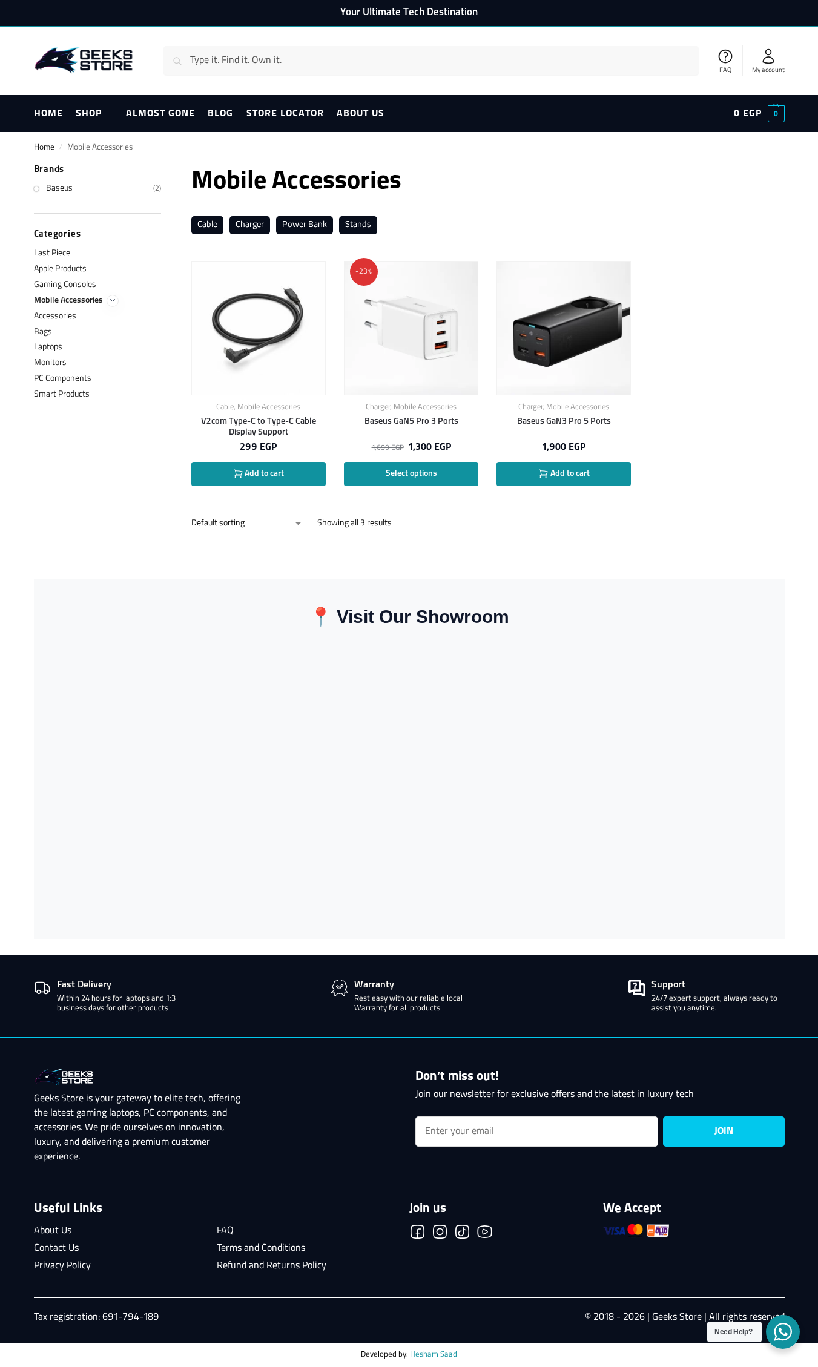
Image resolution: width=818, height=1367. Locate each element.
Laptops (48, 347)
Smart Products (62, 394)
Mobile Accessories (268, 407)
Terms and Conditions (261, 1248)
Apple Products (60, 269)
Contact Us (56, 1248)
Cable (207, 224)
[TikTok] (462, 1234)
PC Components (62, 379)
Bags (43, 332)
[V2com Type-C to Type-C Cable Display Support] (258, 328)
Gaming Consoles (65, 285)
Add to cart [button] (263, 474)
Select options (411, 474)
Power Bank (304, 224)
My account (768, 70)
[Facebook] (417, 1234)
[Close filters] (164, 170)
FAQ (725, 70)
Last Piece (52, 253)
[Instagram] (440, 1234)
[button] (759, 114)
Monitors (50, 363)
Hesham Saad (433, 1355)
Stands (358, 224)
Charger (250, 224)
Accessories (55, 316)
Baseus (59, 189)
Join (723, 1131)
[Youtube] (485, 1234)
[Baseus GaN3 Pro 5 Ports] (563, 328)
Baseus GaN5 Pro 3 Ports (411, 421)
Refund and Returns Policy (271, 1266)
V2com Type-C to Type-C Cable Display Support (258, 426)
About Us (52, 1231)
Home (44, 147)
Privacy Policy (62, 1266)
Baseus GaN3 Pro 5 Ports (564, 421)
